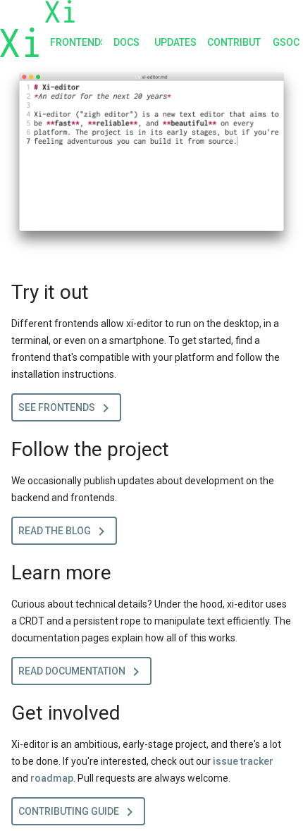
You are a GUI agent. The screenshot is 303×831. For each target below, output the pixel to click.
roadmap (51, 778)
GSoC (286, 42)
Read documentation (81, 671)
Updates (175, 42)
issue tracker (243, 761)
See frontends (66, 408)
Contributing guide (78, 812)
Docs (126, 42)
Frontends (76, 42)
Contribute (234, 42)
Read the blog (64, 531)
